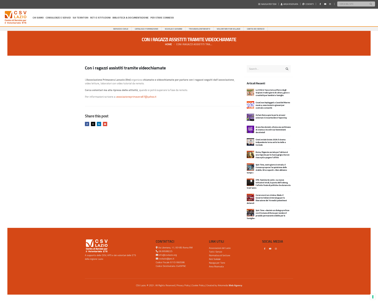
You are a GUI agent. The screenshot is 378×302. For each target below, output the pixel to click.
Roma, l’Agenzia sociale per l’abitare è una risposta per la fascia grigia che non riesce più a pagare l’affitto (272, 154)
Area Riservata (216, 266)
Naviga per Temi (217, 262)
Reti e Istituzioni (100, 17)
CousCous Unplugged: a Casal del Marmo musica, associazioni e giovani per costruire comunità (273, 105)
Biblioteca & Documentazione (131, 17)
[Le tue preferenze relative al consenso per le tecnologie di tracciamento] (373, 297)
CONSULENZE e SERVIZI (58, 17)
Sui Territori (80, 17)
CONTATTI (309, 4)
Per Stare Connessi (162, 17)
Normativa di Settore (219, 255)
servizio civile (120, 28)
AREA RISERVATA (290, 4)
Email (105, 124)
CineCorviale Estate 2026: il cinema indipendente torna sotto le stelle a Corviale (271, 142)
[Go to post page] (250, 92)
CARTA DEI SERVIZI (255, 28)
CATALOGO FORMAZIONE (146, 28)
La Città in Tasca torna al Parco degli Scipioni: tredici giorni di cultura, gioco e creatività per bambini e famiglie (272, 92)
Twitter (93, 124)
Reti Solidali (214, 259)
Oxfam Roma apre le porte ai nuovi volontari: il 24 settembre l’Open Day (271, 116)
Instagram (276, 248)
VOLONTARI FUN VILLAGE (228, 28)
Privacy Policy (183, 285)
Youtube (270, 248)
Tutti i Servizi (215, 251)
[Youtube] (325, 4)
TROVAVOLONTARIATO (199, 28)
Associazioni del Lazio (220, 248)
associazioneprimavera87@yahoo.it (136, 97)
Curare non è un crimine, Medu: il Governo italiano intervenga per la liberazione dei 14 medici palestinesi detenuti (267, 199)
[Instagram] (330, 4)
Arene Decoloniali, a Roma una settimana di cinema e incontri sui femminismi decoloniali (273, 129)
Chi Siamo (38, 17)
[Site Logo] (15, 17)
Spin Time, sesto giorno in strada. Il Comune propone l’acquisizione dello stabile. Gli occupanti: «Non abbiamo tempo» (267, 168)
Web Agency (235, 285)
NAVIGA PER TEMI (268, 4)
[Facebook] (320, 4)
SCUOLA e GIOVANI (173, 28)
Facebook (87, 124)
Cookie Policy (198, 285)
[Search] (371, 3)
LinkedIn (99, 124)
